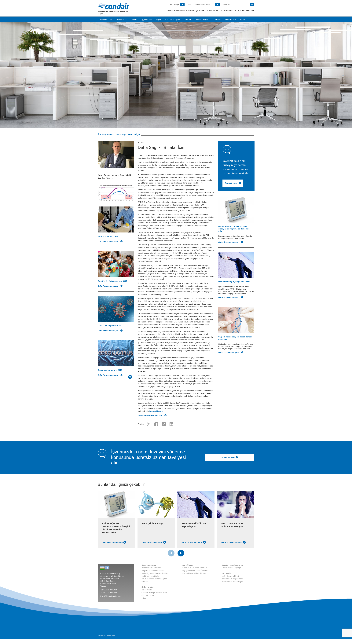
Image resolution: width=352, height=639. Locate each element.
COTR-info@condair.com (111, 596)
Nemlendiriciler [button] (106, 19)
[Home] (99, 134)
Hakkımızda (230, 19)
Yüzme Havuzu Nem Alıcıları (194, 573)
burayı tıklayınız (156, 411)
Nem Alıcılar (122, 19)
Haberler (187, 19)
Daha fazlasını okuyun (108, 241)
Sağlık (158, 19)
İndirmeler (216, 19)
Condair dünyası (172, 19)
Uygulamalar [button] (146, 19)
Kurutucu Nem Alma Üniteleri (194, 568)
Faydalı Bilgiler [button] (202, 19)
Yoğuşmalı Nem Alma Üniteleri (195, 570)
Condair (113, 6)
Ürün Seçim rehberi (230, 576)
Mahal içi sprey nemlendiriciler (154, 573)
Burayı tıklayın (231, 183)
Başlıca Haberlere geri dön (150, 415)
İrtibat (242, 19)
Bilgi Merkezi (108, 134)
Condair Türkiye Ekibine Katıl (154, 592)
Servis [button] (134, 19)
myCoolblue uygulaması (232, 579)
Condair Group (147, 595)
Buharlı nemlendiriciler (151, 568)
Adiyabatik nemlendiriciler (152, 570)
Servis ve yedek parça (231, 568)
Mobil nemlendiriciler (150, 576)
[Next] (181, 553)
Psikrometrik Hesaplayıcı (232, 581)
